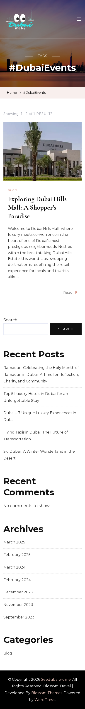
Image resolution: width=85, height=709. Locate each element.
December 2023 (18, 592)
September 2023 (18, 617)
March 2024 (14, 567)
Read (68, 293)
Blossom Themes (46, 693)
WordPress (44, 700)
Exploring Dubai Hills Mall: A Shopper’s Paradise (37, 207)
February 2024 (17, 580)
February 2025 (17, 555)
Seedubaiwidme (56, 679)
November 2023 (18, 605)
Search (10, 319)
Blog (12, 190)
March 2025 (14, 542)
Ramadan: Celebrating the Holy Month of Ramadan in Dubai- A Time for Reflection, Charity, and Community (41, 374)
